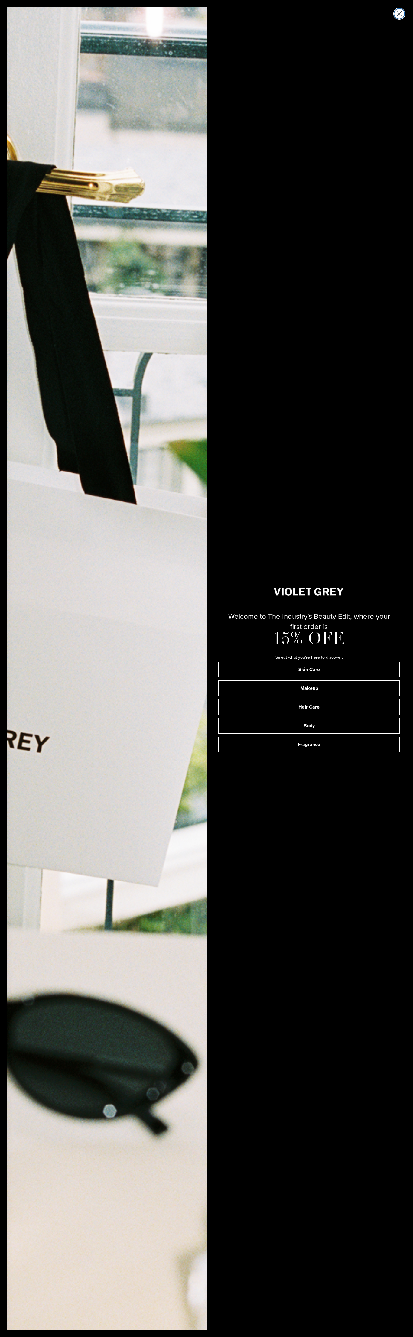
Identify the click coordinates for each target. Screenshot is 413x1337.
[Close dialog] (399, 13)
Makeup (309, 688)
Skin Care (309, 669)
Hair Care (309, 706)
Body (309, 725)
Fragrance (309, 744)
